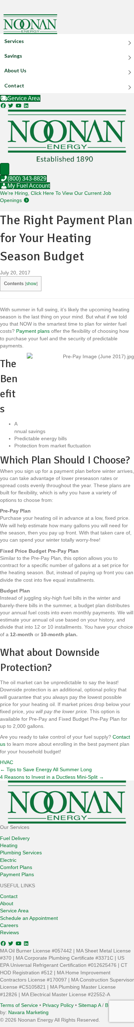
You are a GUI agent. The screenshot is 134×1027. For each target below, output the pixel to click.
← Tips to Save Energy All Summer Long (46, 769)
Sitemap (87, 1005)
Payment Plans (17, 874)
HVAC (6, 762)
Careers (9, 925)
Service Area (14, 910)
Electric (8, 860)
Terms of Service (19, 1005)
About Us (15, 70)
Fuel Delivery (15, 838)
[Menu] (4, 169)
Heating (9, 845)
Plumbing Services (21, 852)
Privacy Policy (58, 1005)
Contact (14, 85)
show (31, 283)
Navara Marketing (28, 1012)
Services (14, 41)
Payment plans (33, 331)
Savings (13, 56)
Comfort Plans (16, 867)
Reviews (9, 932)
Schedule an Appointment (29, 918)
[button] (4, 106)
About (6, 903)
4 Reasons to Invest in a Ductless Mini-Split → (52, 777)
